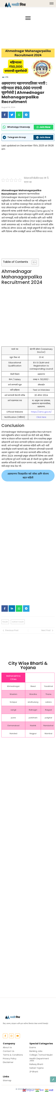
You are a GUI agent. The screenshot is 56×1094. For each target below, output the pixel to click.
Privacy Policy (9, 1058)
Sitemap (7, 1080)
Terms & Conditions (13, 1054)
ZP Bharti (33, 1071)
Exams (32, 1047)
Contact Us (8, 1051)
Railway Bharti (36, 1064)
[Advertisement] (28, 35)
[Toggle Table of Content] (32, 262)
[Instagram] (11, 1035)
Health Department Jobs (39, 1059)
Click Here (41, 417)
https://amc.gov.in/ (41, 411)
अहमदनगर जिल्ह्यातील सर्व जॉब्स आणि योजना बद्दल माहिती (28, 475)
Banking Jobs (35, 1051)
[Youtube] (17, 1035)
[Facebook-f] (5, 1035)
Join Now (44, 127)
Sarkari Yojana (36, 1068)
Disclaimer (8, 1062)
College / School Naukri (41, 1054)
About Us (7, 1047)
